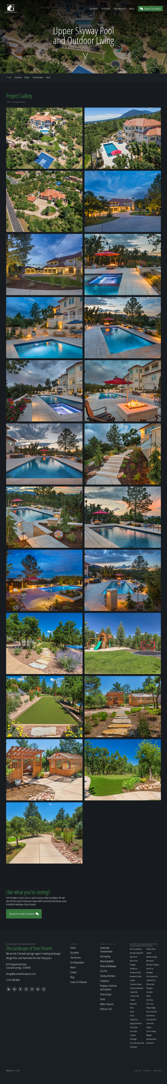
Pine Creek (149, 1003)
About (131, 8)
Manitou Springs (151, 956)
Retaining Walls (107, 961)
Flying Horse (134, 1019)
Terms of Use (137, 1070)
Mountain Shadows (152, 964)
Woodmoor (150, 1043)
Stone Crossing (151, 1031)
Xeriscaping (105, 956)
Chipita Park (134, 992)
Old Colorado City (152, 976)
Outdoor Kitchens (107, 976)
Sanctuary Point (151, 1019)
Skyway (148, 1027)
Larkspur (149, 953)
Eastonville (133, 1003)
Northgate (149, 972)
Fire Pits (103, 971)
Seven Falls (149, 1023)
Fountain (133, 1035)
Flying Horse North (136, 1023)
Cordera (132, 1000)
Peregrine (149, 988)
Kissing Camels (150, 949)
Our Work (93, 8)
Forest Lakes (134, 1027)
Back (10, 77)
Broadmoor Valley (135, 976)
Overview (18, 77)
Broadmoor (133, 968)
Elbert (132, 1007)
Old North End (151, 980)
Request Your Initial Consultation (21, 913)
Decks (102, 999)
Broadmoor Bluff (135, 972)
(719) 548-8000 (13, 980)
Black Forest (134, 960)
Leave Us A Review (78, 982)
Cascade (132, 980)
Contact (73, 972)
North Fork (149, 968)
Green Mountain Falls (137, 1043)
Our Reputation (120, 8)
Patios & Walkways (108, 966)
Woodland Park (151, 1039)
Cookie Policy (157, 1070)
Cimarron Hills (134, 996)
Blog (72, 977)
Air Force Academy (136, 949)
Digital (18, 1070)
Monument (150, 960)
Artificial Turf (106, 1009)
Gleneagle (133, 1039)
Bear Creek (133, 956)
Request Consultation (152, 8)
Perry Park (149, 992)
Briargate (133, 964)
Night (11, 1070)
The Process (105, 8)
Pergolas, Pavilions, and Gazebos (108, 987)
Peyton (148, 996)
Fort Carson (133, 1031)
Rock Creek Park (151, 1011)
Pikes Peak (149, 1000)
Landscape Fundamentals (106, 949)
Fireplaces (104, 981)
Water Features (106, 1004)
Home (73, 947)
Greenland (133, 1047)
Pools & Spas (105, 994)
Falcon (132, 1015)
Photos (26, 77)
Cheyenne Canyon (136, 984)
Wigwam (149, 1035)
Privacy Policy (147, 1070)
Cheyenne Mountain (136, 988)
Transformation (37, 77)
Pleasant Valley (151, 1007)
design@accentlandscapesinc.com (21, 974)
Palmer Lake (150, 984)
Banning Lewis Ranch (136, 953)
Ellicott (132, 1011)
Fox (15, 1070)
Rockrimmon (150, 1015)
